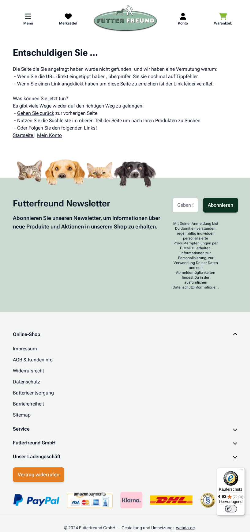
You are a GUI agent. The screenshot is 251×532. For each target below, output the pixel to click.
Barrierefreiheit (28, 404)
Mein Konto (49, 135)
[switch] (226, 508)
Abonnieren (220, 205)
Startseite (23, 135)
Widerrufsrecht (28, 371)
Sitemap (22, 415)
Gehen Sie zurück (35, 113)
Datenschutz (26, 382)
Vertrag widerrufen (36, 474)
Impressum (25, 349)
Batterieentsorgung (33, 393)
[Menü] (236, 471)
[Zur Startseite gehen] (125, 18)
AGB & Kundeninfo (33, 360)
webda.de (183, 527)
